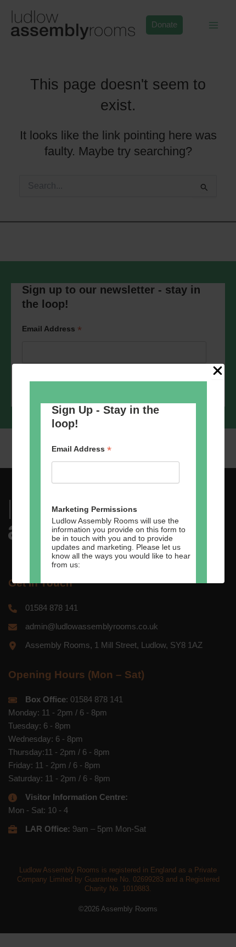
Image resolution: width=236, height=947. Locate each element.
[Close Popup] (217, 371)
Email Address (81, 449)
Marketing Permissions (94, 509)
